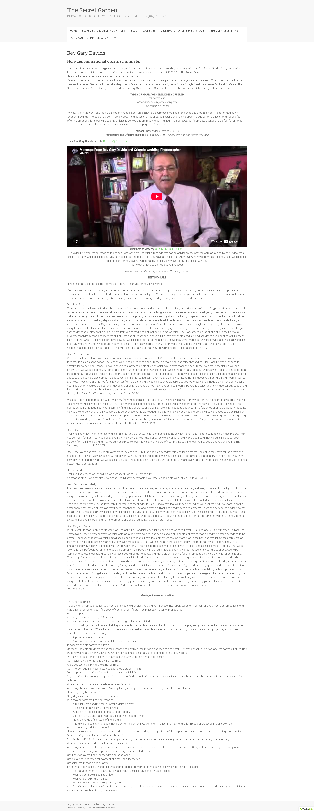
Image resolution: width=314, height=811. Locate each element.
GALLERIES (149, 30)
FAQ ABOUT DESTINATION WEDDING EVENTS (96, 37)
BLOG (134, 30)
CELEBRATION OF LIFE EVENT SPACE (182, 30)
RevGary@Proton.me (115, 141)
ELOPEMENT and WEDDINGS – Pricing (104, 30)
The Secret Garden (92, 10)
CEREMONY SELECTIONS (223, 30)
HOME (73, 30)
